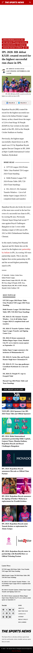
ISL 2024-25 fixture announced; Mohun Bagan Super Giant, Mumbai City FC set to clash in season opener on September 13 (16, 598)
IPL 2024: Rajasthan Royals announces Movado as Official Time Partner (15, 471)
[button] (3, 2)
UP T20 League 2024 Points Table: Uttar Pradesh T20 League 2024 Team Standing (16, 170)
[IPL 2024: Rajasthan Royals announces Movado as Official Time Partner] (16, 458)
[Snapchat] (13, 613)
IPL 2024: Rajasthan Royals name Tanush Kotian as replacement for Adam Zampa (15, 526)
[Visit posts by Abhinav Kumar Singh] (4, 71)
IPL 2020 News (8, 42)
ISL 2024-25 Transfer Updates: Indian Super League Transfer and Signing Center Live (16, 331)
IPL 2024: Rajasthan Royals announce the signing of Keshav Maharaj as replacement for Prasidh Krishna (16, 498)
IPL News (4, 283)
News (23, 283)
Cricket (12, 275)
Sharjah (22, 45)
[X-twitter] (6, 609)
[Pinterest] (13, 609)
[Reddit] (3, 617)
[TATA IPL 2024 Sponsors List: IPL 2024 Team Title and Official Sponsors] (16, 401)
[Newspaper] (10, 617)
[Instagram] (3, 613)
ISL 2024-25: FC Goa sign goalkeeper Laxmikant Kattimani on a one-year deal (16, 366)
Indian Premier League (8, 278)
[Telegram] (6, 617)
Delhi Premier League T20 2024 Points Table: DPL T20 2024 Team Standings (15, 181)
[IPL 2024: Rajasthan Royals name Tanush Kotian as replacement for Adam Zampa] (16, 513)
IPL (19, 280)
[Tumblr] (10, 613)
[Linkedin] (6, 613)
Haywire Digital (16, 651)
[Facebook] (3, 609)
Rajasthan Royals (10, 45)
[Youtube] (10, 609)
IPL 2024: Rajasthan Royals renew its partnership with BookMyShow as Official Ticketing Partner (16, 553)
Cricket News (18, 275)
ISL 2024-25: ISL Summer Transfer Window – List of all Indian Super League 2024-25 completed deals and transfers (16, 583)
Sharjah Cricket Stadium (12, 47)
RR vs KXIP (18, 285)
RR (13, 285)
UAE (26, 47)
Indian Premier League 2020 (13, 39)
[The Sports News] (14, 2)
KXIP (19, 283)
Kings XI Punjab (21, 42)
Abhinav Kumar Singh (16, 68)
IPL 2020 (23, 280)
